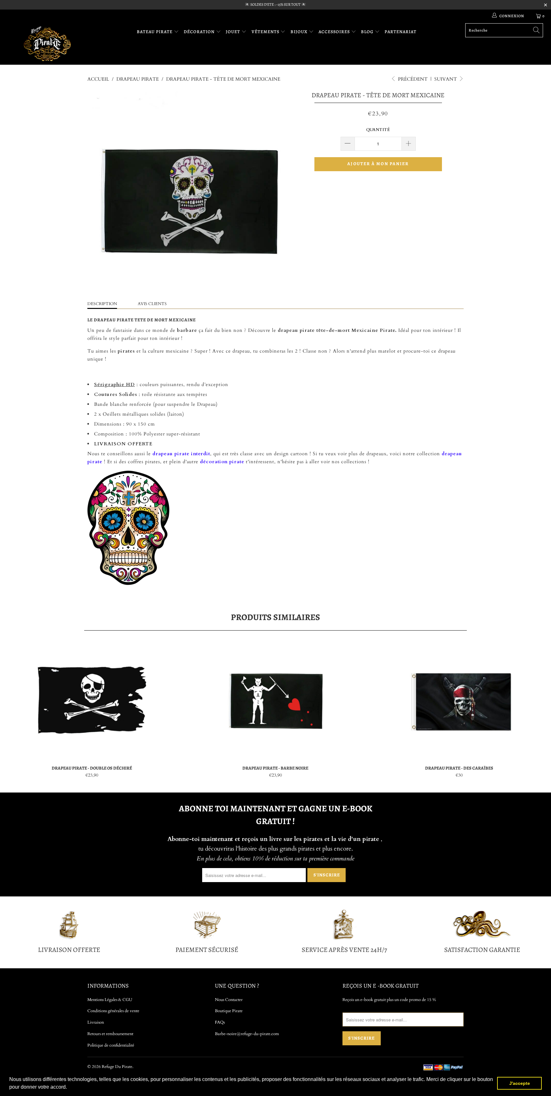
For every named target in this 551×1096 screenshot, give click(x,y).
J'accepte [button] (519, 1083)
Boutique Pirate (229, 1011)
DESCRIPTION (102, 304)
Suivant (446, 79)
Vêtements (266, 32)
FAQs (220, 1022)
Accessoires (335, 32)
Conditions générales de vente (113, 1011)
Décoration (200, 32)
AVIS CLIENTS (152, 304)
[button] (69, 1088)
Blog (368, 32)
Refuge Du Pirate (117, 1067)
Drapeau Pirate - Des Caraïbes (459, 700)
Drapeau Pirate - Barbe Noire (275, 700)
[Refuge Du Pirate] (47, 43)
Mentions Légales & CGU (109, 1000)
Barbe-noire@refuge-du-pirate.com (247, 1034)
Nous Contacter (229, 1000)
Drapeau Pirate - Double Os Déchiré (92, 700)
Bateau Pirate (155, 32)
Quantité (378, 130)
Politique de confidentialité (110, 1045)
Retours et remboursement (110, 1034)
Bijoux (299, 32)
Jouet (233, 32)
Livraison (95, 1022)
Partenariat (400, 32)
